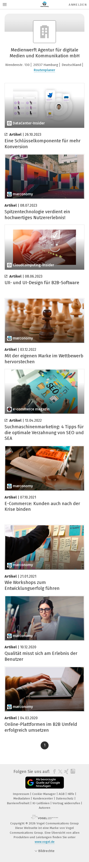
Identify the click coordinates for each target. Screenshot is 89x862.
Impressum (21, 794)
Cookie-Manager (44, 794)
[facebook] (53, 772)
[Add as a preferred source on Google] (44, 783)
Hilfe (71, 794)
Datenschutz (65, 798)
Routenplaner (44, 70)
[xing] (66, 771)
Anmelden (78, 5)
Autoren (44, 808)
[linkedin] (72, 771)
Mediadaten (22, 798)
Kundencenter (43, 798)
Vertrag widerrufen (66, 803)
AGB (62, 794)
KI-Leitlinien (41, 803)
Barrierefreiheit (18, 803)
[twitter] (59, 771)
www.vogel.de (45, 842)
